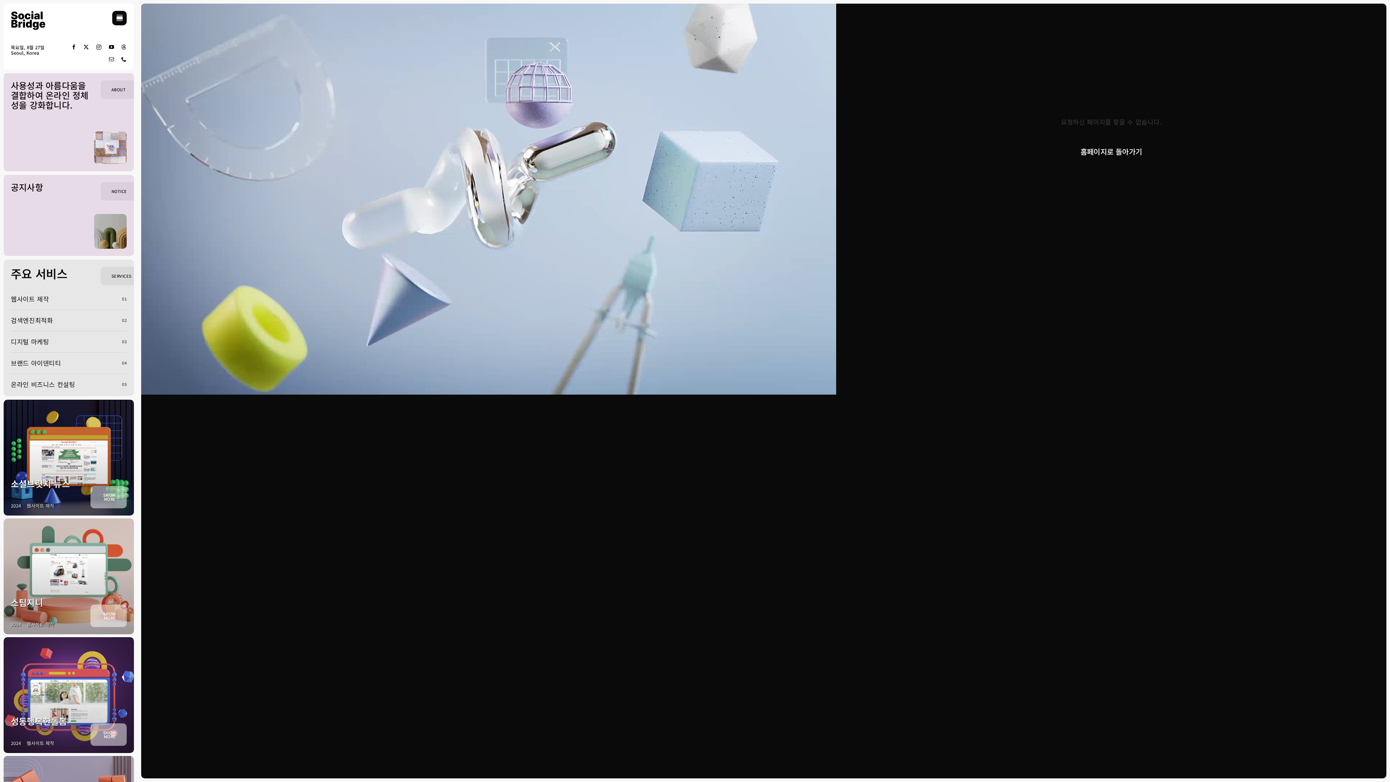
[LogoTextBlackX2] (32, 13)
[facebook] (74, 47)
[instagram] (99, 47)
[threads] (124, 47)
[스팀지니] (69, 576)
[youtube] (111, 47)
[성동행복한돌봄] (69, 695)
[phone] (124, 59)
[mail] (111, 59)
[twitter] (86, 47)
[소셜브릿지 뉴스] (69, 458)
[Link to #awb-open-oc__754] (119, 18)
